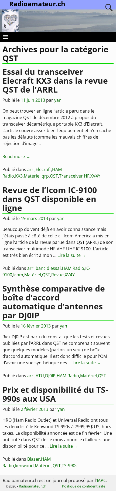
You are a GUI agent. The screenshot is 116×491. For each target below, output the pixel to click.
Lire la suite (71, 255)
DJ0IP (50, 376)
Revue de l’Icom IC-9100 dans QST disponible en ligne (49, 198)
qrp (45, 176)
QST (54, 176)
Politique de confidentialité (83, 486)
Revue (57, 275)
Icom (18, 275)
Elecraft (43, 169)
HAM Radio (73, 268)
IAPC (101, 480)
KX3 (19, 176)
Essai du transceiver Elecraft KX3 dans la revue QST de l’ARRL (55, 80)
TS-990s (69, 466)
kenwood (24, 466)
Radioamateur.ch (32, 486)
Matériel (32, 176)
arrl (31, 169)
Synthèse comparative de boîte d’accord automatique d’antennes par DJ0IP (53, 302)
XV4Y (95, 176)
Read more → (16, 156)
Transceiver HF (74, 176)
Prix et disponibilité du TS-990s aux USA (55, 394)
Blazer (33, 459)
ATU (40, 376)
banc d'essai (48, 268)
